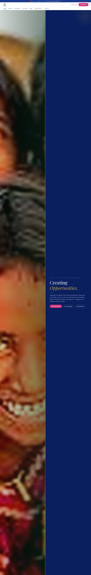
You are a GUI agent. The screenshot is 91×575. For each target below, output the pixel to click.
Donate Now (83, 4)
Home (5, 8)
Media (31, 8)
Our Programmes (56, 306)
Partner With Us (38, 8)
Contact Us (46, 8)
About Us (10, 8)
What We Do (18, 8)
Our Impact (25, 8)
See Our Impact (68, 306)
